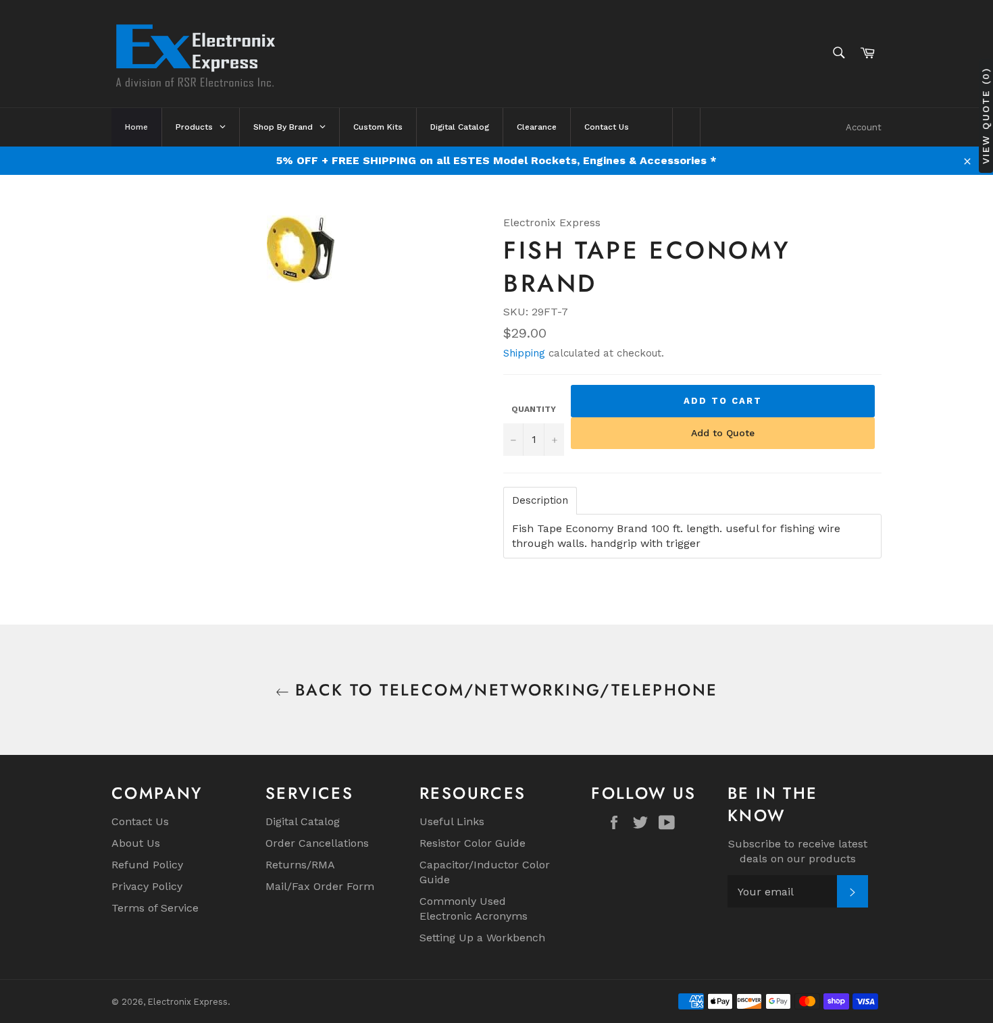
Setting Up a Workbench (482, 937)
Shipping (524, 353)
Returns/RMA (300, 864)
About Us (135, 843)
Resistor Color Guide (472, 843)
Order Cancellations (317, 843)
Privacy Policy (146, 886)
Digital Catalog (302, 821)
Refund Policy (147, 864)
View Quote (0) (985, 115)
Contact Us (140, 821)
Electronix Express (188, 1002)
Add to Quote (723, 432)
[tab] (540, 501)
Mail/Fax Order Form (319, 886)
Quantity (533, 409)
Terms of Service (155, 907)
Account (864, 127)
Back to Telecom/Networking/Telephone (503, 690)
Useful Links (451, 821)
